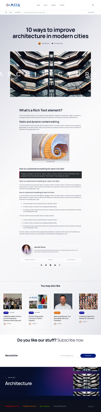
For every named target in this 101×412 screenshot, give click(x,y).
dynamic (47, 195)
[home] (13, 5)
